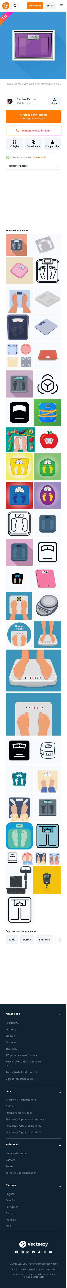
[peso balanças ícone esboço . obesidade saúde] (19, 319)
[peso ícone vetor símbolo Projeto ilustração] (19, 828)
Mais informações (18, 163)
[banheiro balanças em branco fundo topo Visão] (19, 432)
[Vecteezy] (5, 5)
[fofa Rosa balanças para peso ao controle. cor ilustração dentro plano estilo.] (19, 290)
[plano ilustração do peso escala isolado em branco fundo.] (46, 376)
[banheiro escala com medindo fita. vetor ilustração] (19, 574)
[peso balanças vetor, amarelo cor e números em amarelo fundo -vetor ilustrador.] (44, 629)
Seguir (54, 103)
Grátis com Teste (33, 116)
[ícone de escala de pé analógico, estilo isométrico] (19, 376)
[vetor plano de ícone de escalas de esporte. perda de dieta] (19, 771)
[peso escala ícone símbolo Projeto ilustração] (41, 1277)
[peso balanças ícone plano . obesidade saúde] (16, 242)
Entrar (50, 5)
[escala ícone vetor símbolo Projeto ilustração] (19, 518)
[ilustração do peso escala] (19, 911)
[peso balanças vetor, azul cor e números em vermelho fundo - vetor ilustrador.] (19, 686)
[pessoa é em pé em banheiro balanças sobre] (19, 1170)
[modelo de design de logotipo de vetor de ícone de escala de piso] (45, 826)
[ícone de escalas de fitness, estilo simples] (19, 489)
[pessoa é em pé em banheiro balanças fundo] (19, 1198)
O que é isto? (39, 157)
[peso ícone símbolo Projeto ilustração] (19, 546)
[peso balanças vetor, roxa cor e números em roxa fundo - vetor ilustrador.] (19, 714)
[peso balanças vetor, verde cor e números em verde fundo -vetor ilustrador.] (19, 657)
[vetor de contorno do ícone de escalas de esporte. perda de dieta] (19, 743)
